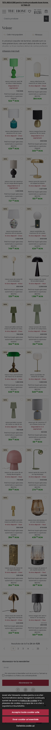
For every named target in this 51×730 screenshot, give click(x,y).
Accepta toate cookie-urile (25, 712)
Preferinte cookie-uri (25, 725)
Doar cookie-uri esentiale (25, 719)
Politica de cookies (28, 700)
